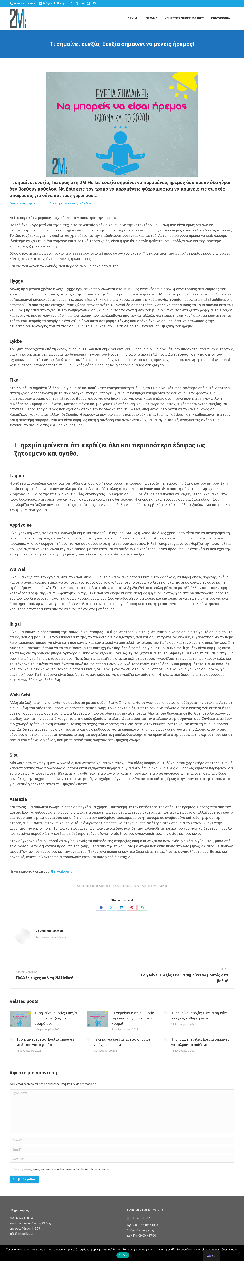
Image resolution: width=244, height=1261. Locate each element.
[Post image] (20, 1019)
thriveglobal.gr (62, 871)
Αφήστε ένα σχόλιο (154, 886)
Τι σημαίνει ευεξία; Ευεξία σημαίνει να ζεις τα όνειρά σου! (55, 1018)
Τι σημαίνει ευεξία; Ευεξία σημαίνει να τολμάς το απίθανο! (200, 1042)
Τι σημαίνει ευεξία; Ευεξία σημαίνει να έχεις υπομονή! (122, 1042)
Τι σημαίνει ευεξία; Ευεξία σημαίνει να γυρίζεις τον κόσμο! (133, 1018)
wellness (104, 886)
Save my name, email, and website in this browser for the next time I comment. (62, 1169)
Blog (95, 886)
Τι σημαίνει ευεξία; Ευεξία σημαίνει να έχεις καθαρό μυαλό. (200, 1015)
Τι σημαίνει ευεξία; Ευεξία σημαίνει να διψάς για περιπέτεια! (45, 1042)
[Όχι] (239, 1253)
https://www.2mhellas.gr (51, 937)
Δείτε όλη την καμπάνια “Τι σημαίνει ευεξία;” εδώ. (51, 203)
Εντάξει (123, 1255)
